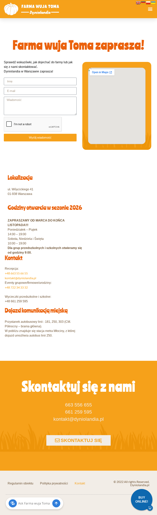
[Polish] (148, 2)
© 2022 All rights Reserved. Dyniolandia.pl (131, 483)
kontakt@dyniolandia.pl (20, 278)
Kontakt (80, 483)
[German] (143, 2)
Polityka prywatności (54, 483)
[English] (138, 2)
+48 (16, 273)
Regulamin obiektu (20, 483)
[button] (150, 9)
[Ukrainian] (153, 2)
